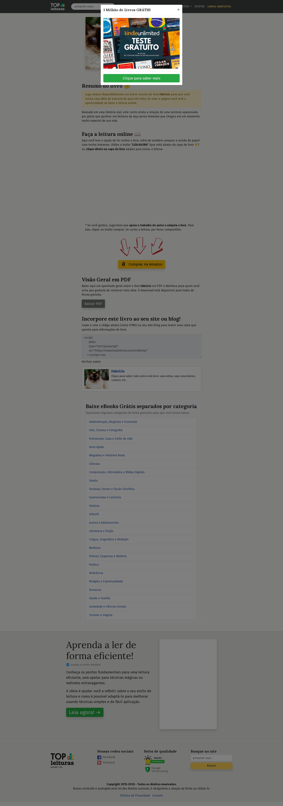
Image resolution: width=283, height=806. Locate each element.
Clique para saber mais (141, 78)
